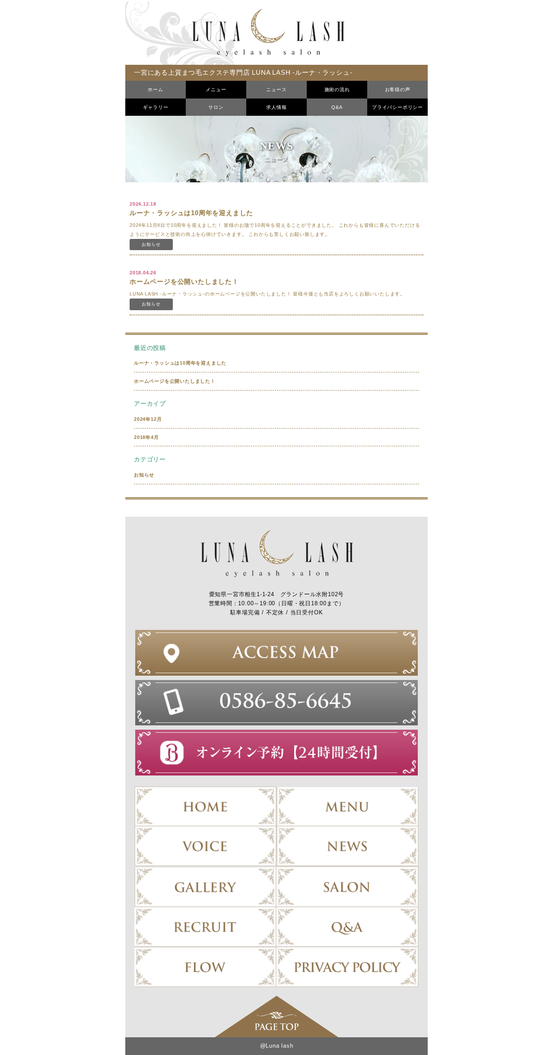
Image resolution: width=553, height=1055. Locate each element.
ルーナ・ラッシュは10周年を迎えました (180, 362)
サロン (215, 107)
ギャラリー (155, 107)
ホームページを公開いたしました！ (175, 381)
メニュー (216, 89)
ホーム (155, 89)
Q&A (336, 107)
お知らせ (144, 474)
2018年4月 (146, 437)
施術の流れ (337, 89)
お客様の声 (397, 89)
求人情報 (276, 107)
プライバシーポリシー (397, 107)
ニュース (276, 89)
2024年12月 (148, 419)
